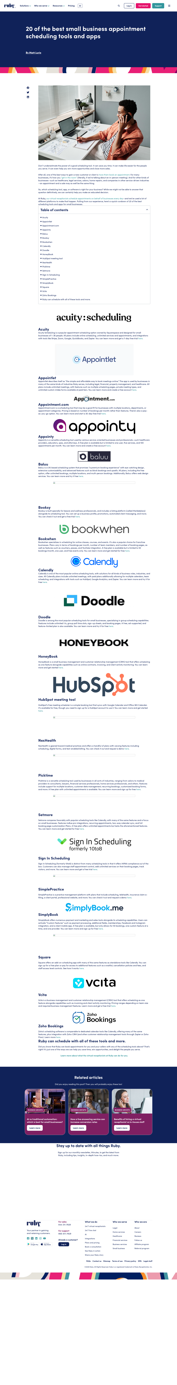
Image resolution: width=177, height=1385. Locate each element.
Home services (119, 1232)
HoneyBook (47, 254)
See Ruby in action (92, 1251)
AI (86, 1234)
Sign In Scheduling (51, 274)
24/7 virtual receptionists (95, 1226)
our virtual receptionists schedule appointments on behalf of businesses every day (84, 198)
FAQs (88, 1261)
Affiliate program (141, 1244)
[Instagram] (40, 1238)
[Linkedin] (36, 1238)
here (140, 338)
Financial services (120, 1240)
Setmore (46, 270)
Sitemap (106, 1261)
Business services (120, 1244)
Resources (57, 5)
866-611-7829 (64, 1233)
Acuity (45, 217)
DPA (140, 1261)
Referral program (141, 1248)
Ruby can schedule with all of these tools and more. (66, 299)
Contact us (96, 1261)
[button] (28, 87)
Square (45, 287)
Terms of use (117, 1261)
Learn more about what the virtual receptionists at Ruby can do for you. (94, 1055)
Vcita (44, 291)
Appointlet (47, 221)
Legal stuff (147, 1261)
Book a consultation (93, 1246)
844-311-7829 (64, 1224)
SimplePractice (49, 278)
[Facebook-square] (28, 1238)
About (136, 1228)
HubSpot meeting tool (52, 258)
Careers (137, 1232)
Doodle (45, 250)
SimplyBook (47, 283)
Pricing (71, 5)
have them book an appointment (114, 174)
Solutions (24, 5)
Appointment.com (50, 225)
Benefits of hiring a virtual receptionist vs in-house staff (129, 1120)
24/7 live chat (90, 1230)
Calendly (46, 246)
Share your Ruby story (94, 1255)
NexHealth (47, 262)
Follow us (138, 1240)
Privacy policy (130, 1261)
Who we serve (40, 5)
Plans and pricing (92, 1242)
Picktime (46, 266)
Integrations (90, 1238)
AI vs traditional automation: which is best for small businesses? (45, 1120)
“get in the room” (69, 177)
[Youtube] (44, 1238)
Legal (115, 1228)
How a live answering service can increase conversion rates (87, 1120)
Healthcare (117, 1236)
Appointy (46, 229)
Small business (119, 1248)
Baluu (45, 233)
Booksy (45, 237)
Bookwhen (47, 242)
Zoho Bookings (49, 295)
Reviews (137, 1236)
